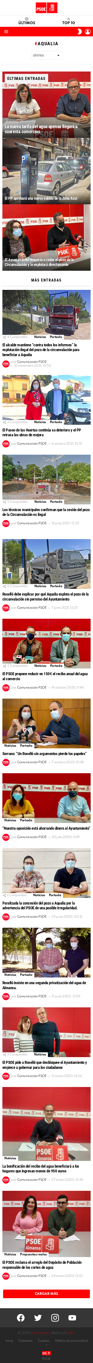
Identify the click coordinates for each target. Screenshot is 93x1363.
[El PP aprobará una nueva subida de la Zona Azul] (46, 171)
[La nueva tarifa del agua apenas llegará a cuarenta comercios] (46, 105)
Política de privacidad (71, 1340)
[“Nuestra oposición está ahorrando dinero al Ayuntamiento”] (46, 798)
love (71, 1333)
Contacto (25, 1340)
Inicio (9, 1340)
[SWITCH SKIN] (80, 31)
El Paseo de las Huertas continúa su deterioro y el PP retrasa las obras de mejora (41, 432)
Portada (56, 337)
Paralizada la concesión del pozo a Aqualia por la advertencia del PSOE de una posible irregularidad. (40, 906)
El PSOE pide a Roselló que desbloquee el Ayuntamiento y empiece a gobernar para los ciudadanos (44, 1065)
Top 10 (68, 23)
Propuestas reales (33, 1254)
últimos (26, 23)
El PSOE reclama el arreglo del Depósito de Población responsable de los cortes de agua (41, 1265)
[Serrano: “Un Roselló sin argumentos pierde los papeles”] (46, 723)
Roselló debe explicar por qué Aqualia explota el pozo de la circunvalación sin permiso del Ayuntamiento (45, 596)
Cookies (44, 1340)
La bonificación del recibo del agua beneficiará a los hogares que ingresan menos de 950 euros (40, 1169)
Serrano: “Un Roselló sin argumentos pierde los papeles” (44, 753)
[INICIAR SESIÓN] (88, 31)
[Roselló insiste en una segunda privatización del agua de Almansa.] (46, 952)
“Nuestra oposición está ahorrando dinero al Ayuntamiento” (46, 828)
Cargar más (46, 1294)
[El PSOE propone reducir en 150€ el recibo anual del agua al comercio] (46, 643)
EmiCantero (40, 1333)
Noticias (40, 337)
